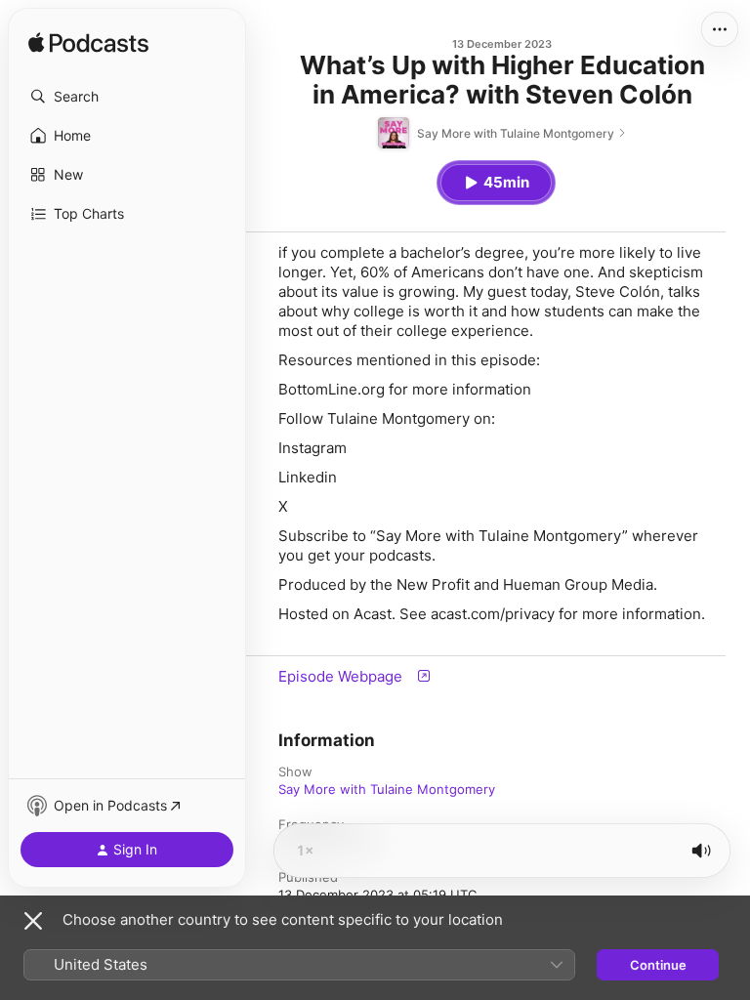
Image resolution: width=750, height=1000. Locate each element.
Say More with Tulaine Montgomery (386, 789)
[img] (88, 44)
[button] (126, 96)
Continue (658, 965)
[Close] (33, 921)
